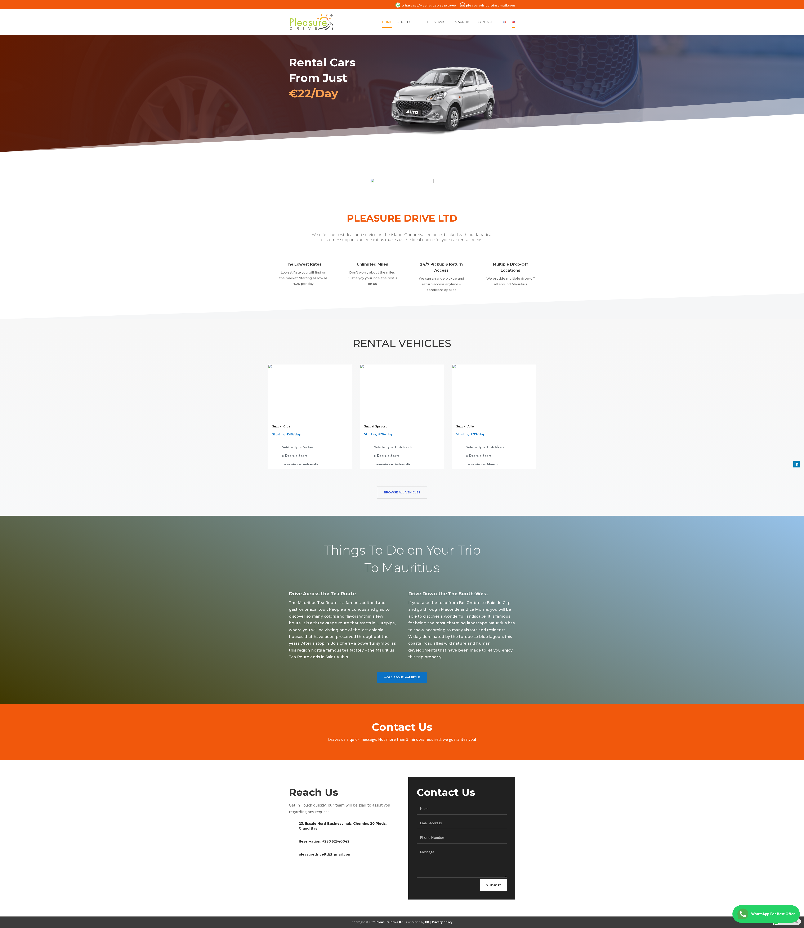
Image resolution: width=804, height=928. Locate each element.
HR (427, 922)
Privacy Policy (442, 922)
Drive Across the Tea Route (322, 593)
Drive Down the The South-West (448, 593)
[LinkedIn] (796, 464)
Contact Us (487, 22)
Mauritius (463, 22)
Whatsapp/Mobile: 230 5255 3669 (429, 5)
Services (441, 22)
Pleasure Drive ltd (389, 922)
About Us (405, 22)
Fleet (423, 22)
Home (387, 22)
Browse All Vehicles (402, 492)
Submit (493, 885)
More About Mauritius (402, 677)
